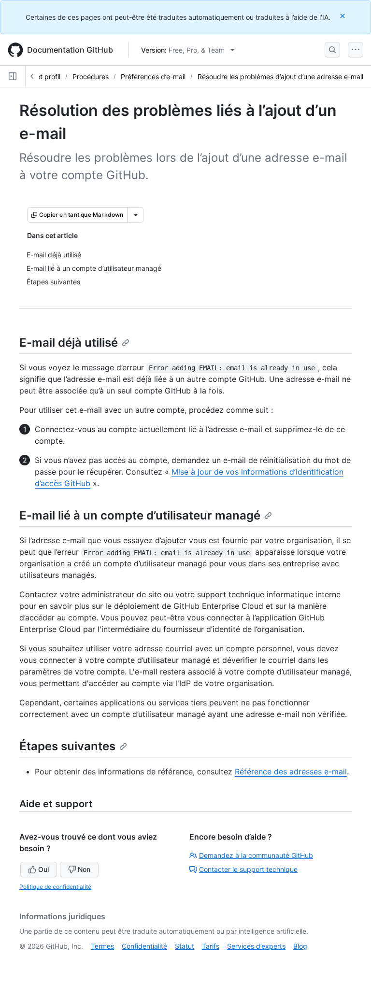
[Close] (343, 15)
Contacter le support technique (248, 869)
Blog (300, 946)
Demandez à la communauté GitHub (256, 855)
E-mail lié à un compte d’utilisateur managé (139, 515)
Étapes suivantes (67, 746)
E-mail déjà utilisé (68, 343)
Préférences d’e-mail (153, 76)
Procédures (90, 76)
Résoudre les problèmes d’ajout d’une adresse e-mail (280, 76)
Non (84, 869)
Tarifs (210, 946)
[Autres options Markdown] (136, 215)
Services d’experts (256, 946)
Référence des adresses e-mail (291, 771)
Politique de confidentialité (55, 886)
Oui (43, 869)
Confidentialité (144, 946)
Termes (102, 946)
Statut (184, 946)
